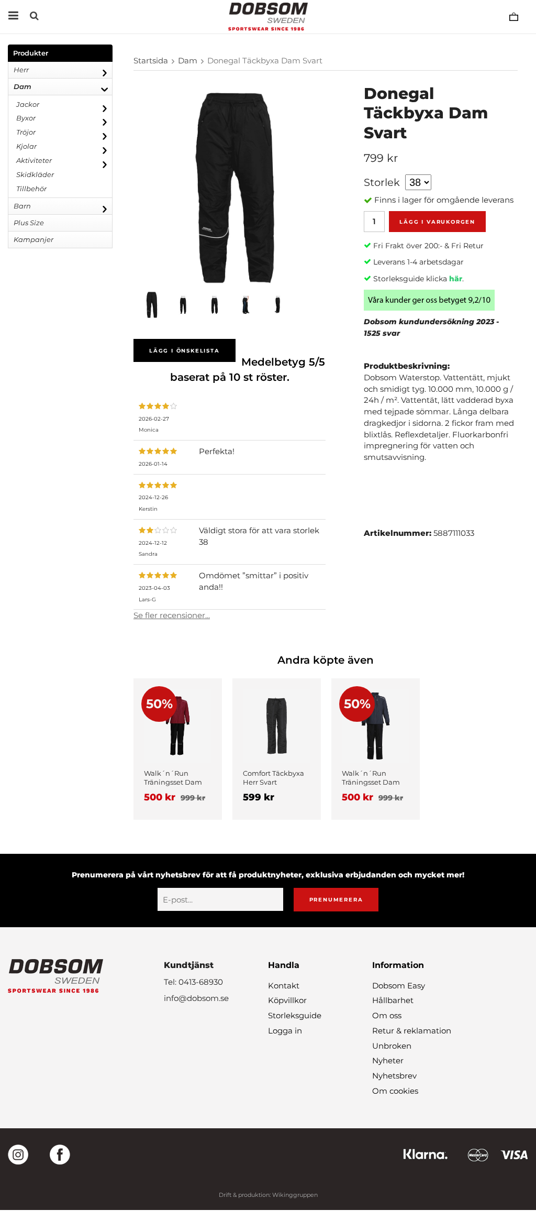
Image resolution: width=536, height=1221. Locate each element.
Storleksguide (294, 1015)
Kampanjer (33, 239)
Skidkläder (35, 174)
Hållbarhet (393, 1000)
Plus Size (29, 222)
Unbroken (391, 1046)
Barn (22, 206)
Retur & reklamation (411, 1031)
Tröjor (26, 132)
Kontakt (283, 986)
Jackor (27, 104)
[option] (177, 749)
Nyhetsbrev (394, 1076)
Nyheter (388, 1060)
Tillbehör (31, 188)
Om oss (386, 1015)
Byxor (26, 118)
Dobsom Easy (398, 986)
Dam (22, 86)
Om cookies (395, 1091)
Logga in (285, 1031)
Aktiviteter (34, 160)
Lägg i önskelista (184, 350)
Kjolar (26, 146)
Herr (21, 69)
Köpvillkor (287, 1000)
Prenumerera (336, 899)
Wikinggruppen (295, 1194)
